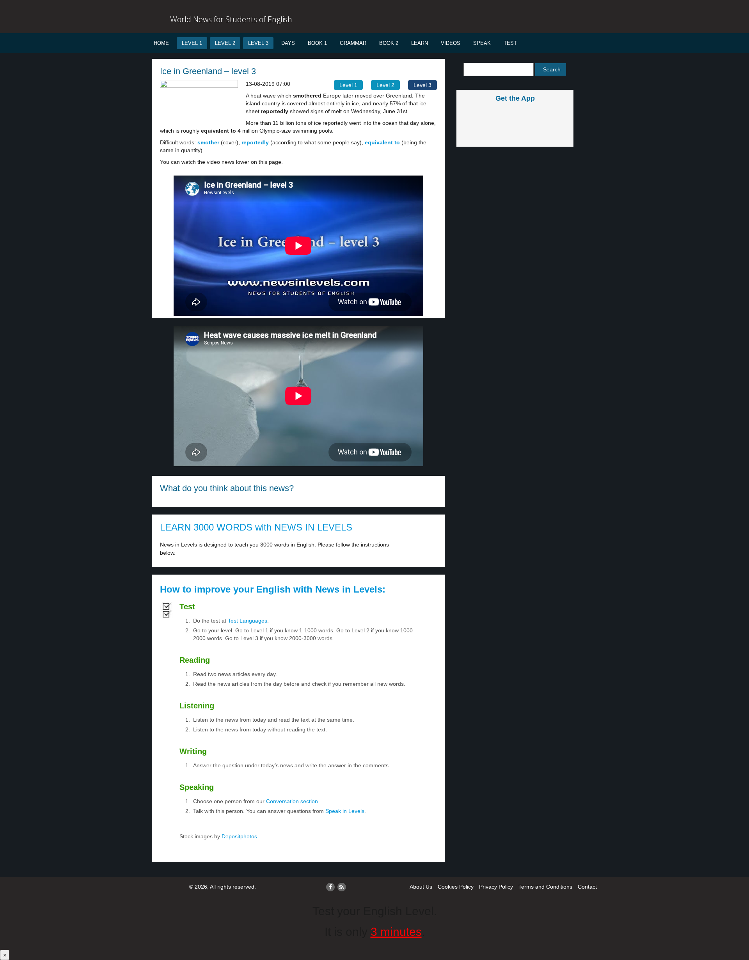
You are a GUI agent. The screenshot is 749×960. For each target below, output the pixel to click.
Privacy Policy (496, 887)
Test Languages (247, 621)
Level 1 (192, 43)
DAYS (288, 43)
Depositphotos (238, 836)
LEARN (419, 43)
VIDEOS (450, 43)
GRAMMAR (353, 43)
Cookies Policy (456, 887)
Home (161, 43)
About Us (421, 887)
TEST (510, 43)
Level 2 (225, 43)
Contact (587, 887)
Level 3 (258, 43)
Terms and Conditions (545, 887)
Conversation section (292, 801)
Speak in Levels (344, 811)
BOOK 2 (388, 43)
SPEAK (482, 43)
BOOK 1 (317, 43)
